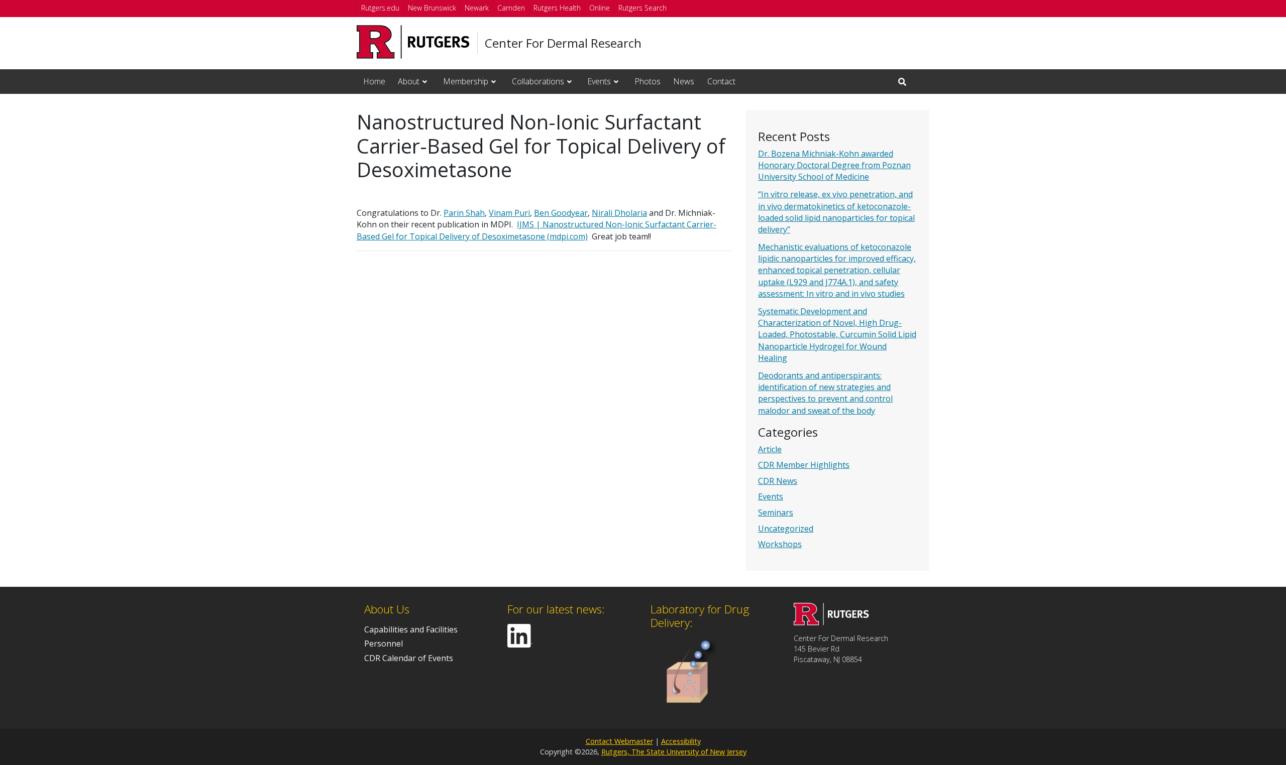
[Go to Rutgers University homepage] (413, 42)
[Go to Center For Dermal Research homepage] (831, 622)
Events (599, 81)
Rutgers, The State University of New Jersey (673, 751)
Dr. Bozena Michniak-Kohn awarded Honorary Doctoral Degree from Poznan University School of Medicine (834, 165)
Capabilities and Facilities (411, 629)
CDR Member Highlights (803, 464)
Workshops (780, 544)
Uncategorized (785, 528)
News (683, 81)
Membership (465, 81)
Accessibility (681, 741)
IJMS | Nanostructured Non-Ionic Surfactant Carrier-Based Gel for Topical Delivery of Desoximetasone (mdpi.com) (536, 230)
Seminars (775, 512)
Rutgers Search (642, 8)
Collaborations (538, 81)
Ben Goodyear (561, 212)
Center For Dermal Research (563, 43)
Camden (511, 8)
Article (770, 449)
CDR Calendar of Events (408, 658)
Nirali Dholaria (619, 212)
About (408, 81)
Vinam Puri (509, 212)
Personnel (383, 643)
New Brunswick (432, 8)
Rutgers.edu (380, 8)
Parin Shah (464, 212)
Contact (721, 81)
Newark (477, 8)
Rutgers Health (557, 8)
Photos (647, 81)
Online (599, 8)
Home (374, 81)
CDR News (777, 480)
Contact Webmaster (619, 741)
